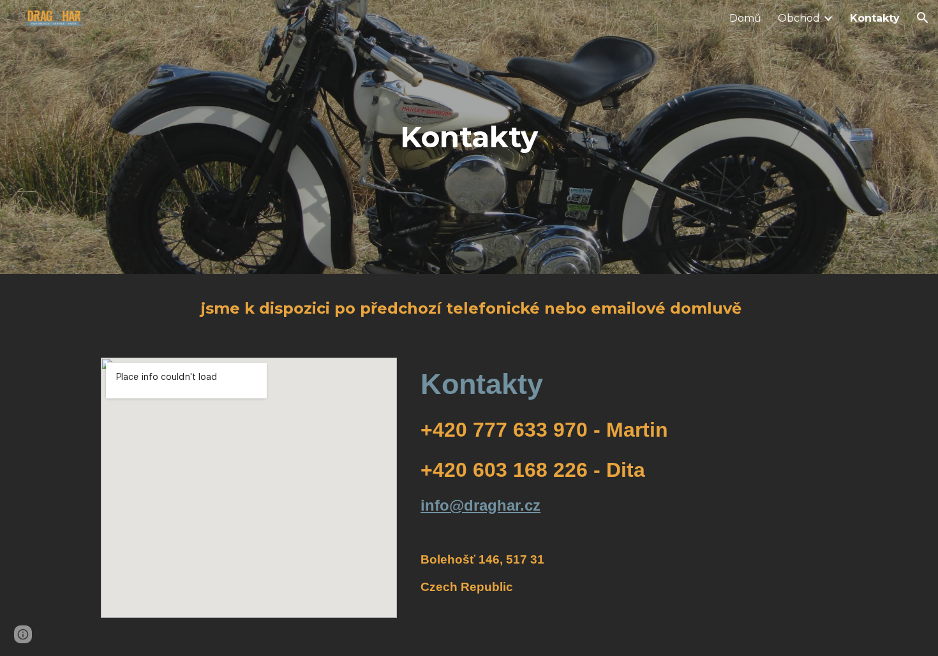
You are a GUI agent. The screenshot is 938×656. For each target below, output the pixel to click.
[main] (469, 137)
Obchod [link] (799, 18)
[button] (922, 18)
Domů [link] (745, 18)
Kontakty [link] (875, 18)
